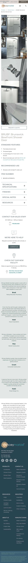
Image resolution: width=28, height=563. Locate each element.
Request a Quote (14, 127)
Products (3, 10)
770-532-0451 (6, 455)
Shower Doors (11, 10)
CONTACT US (14, 246)
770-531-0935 (7, 457)
